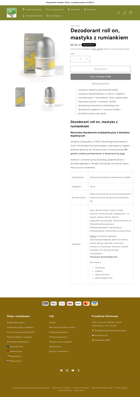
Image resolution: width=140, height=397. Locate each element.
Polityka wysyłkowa (58, 337)
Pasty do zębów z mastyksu (19, 337)
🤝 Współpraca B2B (101, 340)
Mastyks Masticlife (26, 388)
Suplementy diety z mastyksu (20, 327)
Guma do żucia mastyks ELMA (21, 332)
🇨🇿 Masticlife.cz (14, 356)
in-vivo (121, 153)
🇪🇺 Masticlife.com (15, 346)
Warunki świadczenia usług (102, 388)
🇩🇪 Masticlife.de (14, 351)
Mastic (93, 236)
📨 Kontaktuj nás (99, 335)
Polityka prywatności (58, 332)
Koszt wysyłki (97, 49)
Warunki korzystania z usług (62, 327)
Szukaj (52, 322)
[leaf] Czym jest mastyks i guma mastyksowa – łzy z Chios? (106, 324)
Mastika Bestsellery (16, 322)
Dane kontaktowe (65, 390)
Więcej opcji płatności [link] (101, 83)
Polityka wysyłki (121, 388)
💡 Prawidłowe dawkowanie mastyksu (109, 330)
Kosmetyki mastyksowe (18, 342)
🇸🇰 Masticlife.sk (14, 361)
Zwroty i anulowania (58, 351)
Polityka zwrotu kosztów (60, 342)
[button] (54, 16)
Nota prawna (55, 346)
